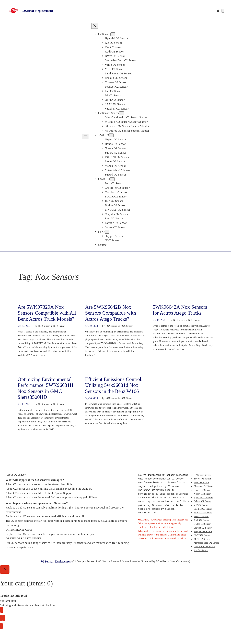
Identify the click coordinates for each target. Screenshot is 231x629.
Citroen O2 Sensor (203, 527)
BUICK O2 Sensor (203, 512)
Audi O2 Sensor (201, 520)
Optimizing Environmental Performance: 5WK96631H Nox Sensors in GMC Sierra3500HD (45, 388)
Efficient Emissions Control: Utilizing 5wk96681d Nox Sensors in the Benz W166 (114, 385)
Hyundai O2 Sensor (203, 497)
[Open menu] (85, 136)
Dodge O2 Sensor (202, 524)
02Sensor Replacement (37, 10)
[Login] (218, 10)
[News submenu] (107, 232)
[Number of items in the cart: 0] (223, 11)
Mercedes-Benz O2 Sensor (206, 542)
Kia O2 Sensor (201, 550)
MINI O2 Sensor (202, 539)
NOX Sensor (59, 326)
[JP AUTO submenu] (111, 135)
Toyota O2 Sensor (202, 478)
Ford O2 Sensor (201, 482)
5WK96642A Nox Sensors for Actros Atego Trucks (180, 310)
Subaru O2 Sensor (202, 501)
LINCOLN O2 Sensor (204, 546)
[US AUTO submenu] (112, 179)
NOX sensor (44, 326)
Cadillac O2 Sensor (203, 508)
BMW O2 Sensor (202, 535)
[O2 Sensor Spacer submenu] (121, 113)
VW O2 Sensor (201, 505)
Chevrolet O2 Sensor (204, 486)
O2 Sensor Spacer (202, 475)
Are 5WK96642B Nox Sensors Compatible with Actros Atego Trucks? (110, 313)
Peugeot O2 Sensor (203, 531)
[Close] (4, 569)
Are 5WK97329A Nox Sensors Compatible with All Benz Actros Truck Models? (47, 313)
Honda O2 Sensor (202, 490)
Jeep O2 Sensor (201, 516)
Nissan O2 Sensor (202, 493)
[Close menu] (94, 26)
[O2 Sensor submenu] (112, 34)
